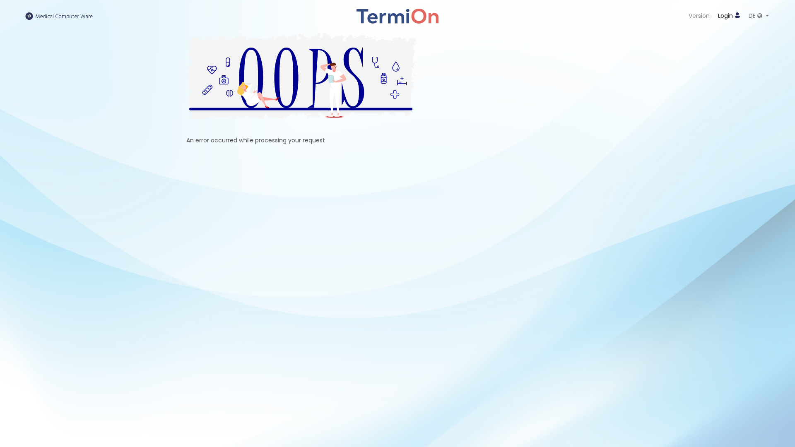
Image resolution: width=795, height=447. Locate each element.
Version (699, 16)
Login (726, 16)
